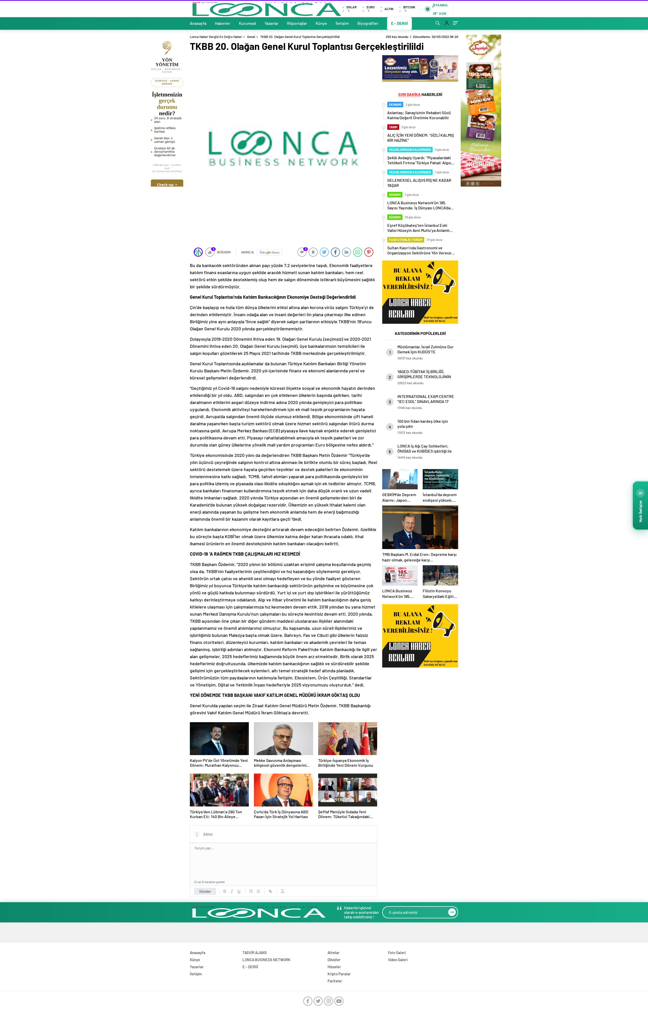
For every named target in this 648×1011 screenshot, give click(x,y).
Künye (321, 23)
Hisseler (334, 966)
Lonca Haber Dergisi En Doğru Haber (216, 37)
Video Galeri (398, 959)
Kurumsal (247, 23)
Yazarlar (271, 23)
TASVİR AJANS (254, 952)
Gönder (205, 891)
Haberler (222, 23)
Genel (251, 37)
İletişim (342, 23)
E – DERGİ (399, 23)
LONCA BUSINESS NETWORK (266, 959)
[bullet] (258, 891)
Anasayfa (198, 23)
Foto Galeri (397, 952)
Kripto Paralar (339, 974)
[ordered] (251, 891)
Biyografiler (367, 23)
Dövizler (334, 959)
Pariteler (335, 981)
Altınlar (334, 952)
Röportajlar (297, 23)
